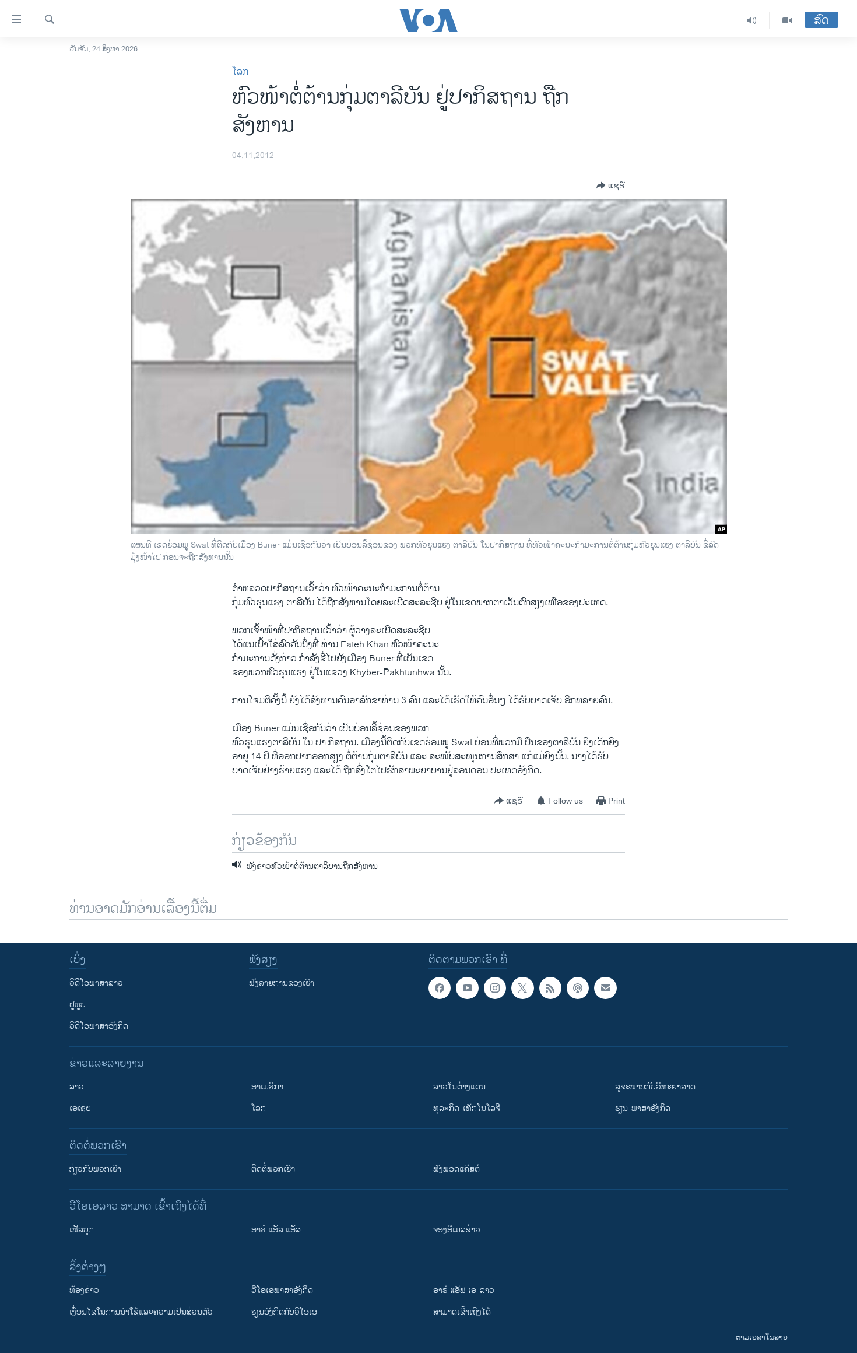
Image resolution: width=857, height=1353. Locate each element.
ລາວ (76, 1087)
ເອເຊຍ (80, 1108)
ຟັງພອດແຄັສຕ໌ (456, 1169)
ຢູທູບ (77, 1004)
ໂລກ (240, 72)
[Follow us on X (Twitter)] (522, 988)
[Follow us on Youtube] (467, 988)
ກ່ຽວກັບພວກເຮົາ (95, 1169)
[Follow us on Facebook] (439, 988)
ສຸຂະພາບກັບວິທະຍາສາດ (655, 1087)
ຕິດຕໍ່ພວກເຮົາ (273, 1169)
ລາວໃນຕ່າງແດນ (459, 1087)
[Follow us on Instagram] (495, 988)
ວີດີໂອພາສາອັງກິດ (98, 1026)
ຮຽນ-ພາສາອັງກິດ (642, 1108)
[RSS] (550, 988)
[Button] (610, 185)
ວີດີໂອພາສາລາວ (96, 983)
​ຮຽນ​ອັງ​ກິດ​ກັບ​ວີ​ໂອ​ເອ (284, 1312)
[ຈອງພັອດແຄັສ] (605, 988)
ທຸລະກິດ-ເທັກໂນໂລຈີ (466, 1108)
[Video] (787, 20)
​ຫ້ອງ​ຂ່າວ (84, 1290)
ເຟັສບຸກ (81, 1230)
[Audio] (752, 20)
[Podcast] (578, 988)
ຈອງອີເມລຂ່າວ (456, 1230)
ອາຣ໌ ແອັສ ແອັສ (276, 1230)
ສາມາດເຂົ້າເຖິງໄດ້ (462, 1312)
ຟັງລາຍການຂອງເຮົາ (281, 983)
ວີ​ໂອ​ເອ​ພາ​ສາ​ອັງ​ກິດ (282, 1290)
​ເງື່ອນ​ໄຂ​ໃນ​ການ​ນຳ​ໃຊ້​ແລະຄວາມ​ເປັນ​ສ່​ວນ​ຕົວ (141, 1312)
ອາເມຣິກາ (267, 1087)
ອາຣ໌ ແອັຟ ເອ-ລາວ (463, 1290)
